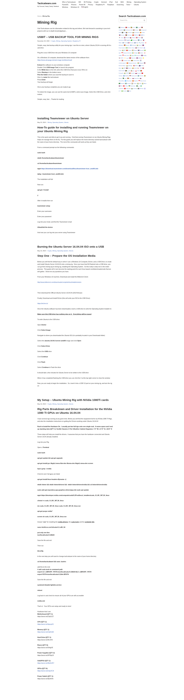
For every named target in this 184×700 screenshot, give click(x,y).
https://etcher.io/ (42, 303)
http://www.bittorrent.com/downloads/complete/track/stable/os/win (59, 282)
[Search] (144, 20)
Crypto (96, 2)
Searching (120, 4)
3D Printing (87, 2)
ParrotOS (65, 4)
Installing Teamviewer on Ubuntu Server (63, 118)
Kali (116, 2)
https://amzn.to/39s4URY (45, 663)
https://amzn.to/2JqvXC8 (45, 671)
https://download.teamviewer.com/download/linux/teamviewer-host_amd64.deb (69, 168)
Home (39, 16)
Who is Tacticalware (69, 2)
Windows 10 (75, 7)
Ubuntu (136, 4)
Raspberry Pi (100, 4)
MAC (122, 2)
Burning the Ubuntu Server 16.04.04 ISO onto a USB (70, 246)
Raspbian (110, 4)
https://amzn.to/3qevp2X (45, 624)
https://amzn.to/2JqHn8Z (45, 632)
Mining (129, 2)
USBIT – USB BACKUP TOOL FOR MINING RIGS (68, 37)
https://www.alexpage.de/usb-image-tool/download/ (54, 60)
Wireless (65, 7)
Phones (73, 4)
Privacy (90, 4)
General (104, 2)
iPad (111, 2)
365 (79, 2)
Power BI (82, 4)
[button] (130, 4)
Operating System (140, 2)
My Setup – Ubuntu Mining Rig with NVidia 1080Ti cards (73, 399)
